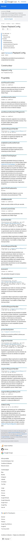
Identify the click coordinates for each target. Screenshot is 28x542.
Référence (18, 23)
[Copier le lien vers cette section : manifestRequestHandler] (20, 307)
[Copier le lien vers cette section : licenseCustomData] (16, 209)
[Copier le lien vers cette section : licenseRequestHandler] (18, 246)
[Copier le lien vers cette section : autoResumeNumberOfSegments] (2, 114)
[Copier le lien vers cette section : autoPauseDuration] (15, 83)
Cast (15, 2)
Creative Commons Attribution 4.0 (15, 432)
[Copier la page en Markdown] (7, 29)
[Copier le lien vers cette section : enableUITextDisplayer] (18, 156)
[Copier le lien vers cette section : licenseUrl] (9, 269)
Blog (2, 472)
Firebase (3, 495)
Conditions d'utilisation (6, 463)
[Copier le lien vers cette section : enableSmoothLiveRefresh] (20, 143)
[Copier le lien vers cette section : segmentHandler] (14, 341)
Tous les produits (5, 528)
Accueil (3, 6)
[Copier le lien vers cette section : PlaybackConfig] (13, 70)
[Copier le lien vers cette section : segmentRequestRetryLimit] (21, 392)
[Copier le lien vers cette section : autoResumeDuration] (17, 97)
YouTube (3, 484)
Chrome (3, 493)
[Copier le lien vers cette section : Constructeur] (13, 66)
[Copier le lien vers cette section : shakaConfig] (11, 405)
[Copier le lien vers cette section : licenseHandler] (12, 220)
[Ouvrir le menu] (2, 2)
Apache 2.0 (24, 433)
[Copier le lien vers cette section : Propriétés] (11, 78)
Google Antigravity (5, 500)
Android (3, 490)
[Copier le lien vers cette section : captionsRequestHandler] (19, 129)
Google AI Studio (5, 497)
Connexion (23, 1)
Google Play (4, 505)
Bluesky (3, 474)
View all (3, 507)
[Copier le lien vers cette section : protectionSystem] (15, 330)
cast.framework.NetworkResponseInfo (11, 223)
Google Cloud (4, 502)
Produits (8, 23)
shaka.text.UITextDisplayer (8, 164)
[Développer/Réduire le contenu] (10, 33)
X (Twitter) (3, 481)
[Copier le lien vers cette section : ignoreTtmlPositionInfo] (18, 188)
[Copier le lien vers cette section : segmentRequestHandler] (20, 369)
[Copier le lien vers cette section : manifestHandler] (14, 279)
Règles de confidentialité (19, 535)
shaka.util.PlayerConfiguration (9, 424)
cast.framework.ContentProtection (10, 331)
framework (8, 53)
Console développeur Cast (7, 461)
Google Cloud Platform (6, 524)
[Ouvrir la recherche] (19, 2)
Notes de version (5, 465)
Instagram (3, 477)
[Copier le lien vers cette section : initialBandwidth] (13, 199)
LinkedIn (3, 479)
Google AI (3, 526)
